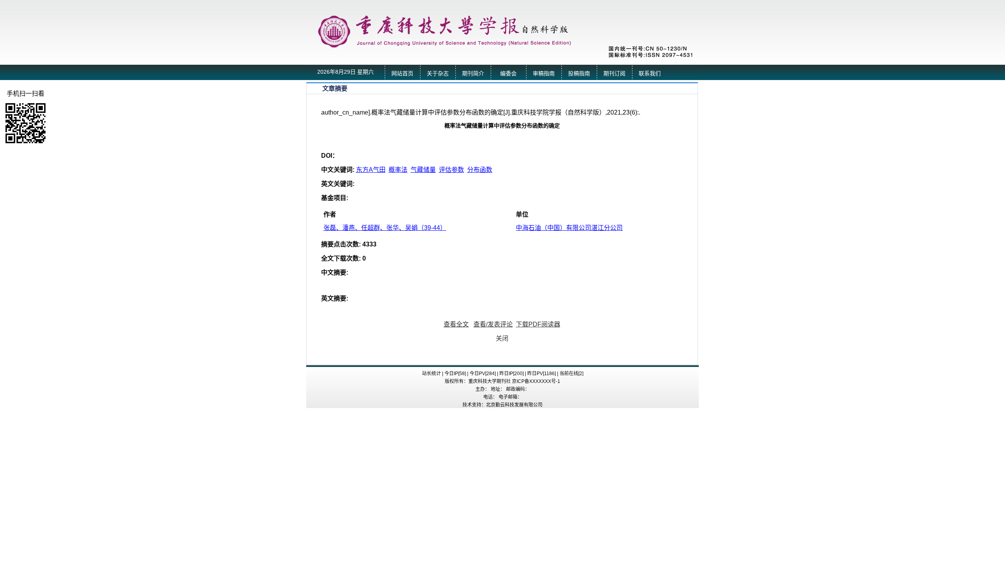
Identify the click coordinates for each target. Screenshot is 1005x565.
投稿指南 (579, 74)
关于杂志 (438, 74)
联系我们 (650, 74)
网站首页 (402, 74)
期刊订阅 (614, 74)
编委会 (508, 74)
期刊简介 (473, 74)
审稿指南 (544, 74)
